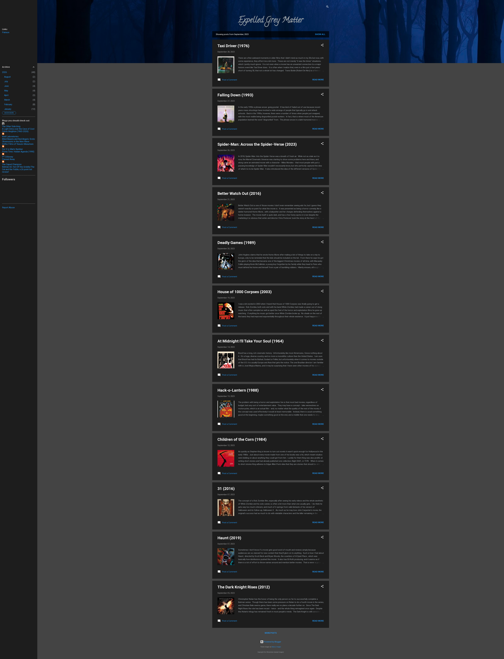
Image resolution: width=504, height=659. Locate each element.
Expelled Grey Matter (270, 20)
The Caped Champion (12, 164)
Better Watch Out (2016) (239, 193)
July (6, 81)
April (6, 95)
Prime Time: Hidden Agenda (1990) (18, 151)
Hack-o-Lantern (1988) (238, 390)
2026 (4, 72)
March (7, 100)
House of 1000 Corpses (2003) (244, 291)
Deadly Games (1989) (236, 242)
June (6, 86)
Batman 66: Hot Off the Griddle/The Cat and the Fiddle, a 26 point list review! (18, 169)
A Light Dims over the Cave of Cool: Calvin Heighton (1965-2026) (18, 130)
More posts (271, 633)
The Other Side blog (11, 126)
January (7, 109)
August (7, 77)
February (8, 104)
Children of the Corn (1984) (242, 439)
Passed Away (8, 159)
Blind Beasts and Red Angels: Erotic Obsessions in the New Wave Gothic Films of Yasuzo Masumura (18, 141)
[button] (322, 46)
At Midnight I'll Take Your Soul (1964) (250, 341)
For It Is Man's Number (12, 149)
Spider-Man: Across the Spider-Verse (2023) (257, 144)
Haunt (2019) (229, 538)
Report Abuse (8, 207)
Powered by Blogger (272, 642)
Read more (318, 79)
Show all (320, 34)
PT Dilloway (7, 157)
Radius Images (276, 647)
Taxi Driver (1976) (233, 46)
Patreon (5, 32)
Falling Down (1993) (235, 95)
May (6, 90)
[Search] (327, 7)
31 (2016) (226, 488)
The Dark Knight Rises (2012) (243, 587)
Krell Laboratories (10, 136)
